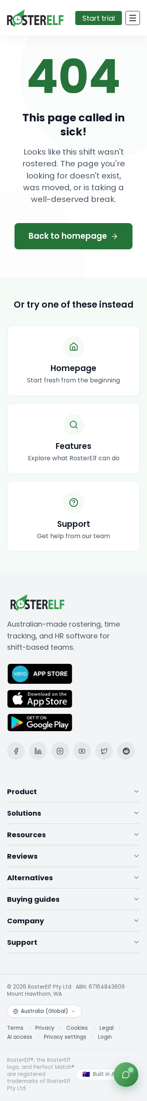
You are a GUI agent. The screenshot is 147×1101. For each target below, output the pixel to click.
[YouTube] (82, 751)
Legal (107, 1028)
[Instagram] (60, 751)
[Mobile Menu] (132, 18)
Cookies (77, 1028)
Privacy (44, 1028)
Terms (15, 1028)
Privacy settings (65, 1037)
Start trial (98, 18)
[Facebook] (16, 751)
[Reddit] (126, 751)
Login (105, 1037)
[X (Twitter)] (104, 751)
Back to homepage (68, 236)
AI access (19, 1037)
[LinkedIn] (38, 751)
